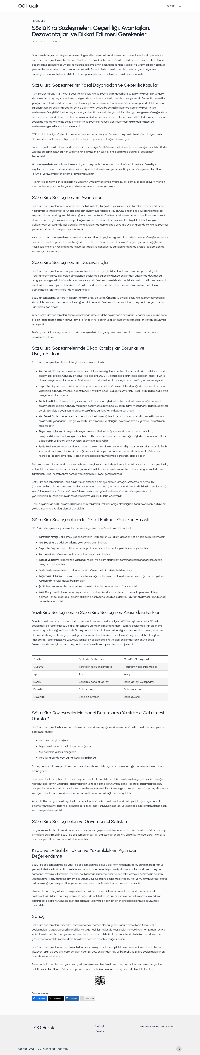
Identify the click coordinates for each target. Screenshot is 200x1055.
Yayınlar (100, 1031)
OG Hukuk (28, 5)
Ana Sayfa (100, 1026)
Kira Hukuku (39, 21)
